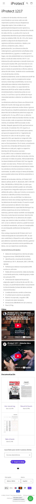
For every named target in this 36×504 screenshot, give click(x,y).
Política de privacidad (28, 495)
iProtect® (7, 495)
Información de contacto (19, 501)
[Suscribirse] (29, 455)
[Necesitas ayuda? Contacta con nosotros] (30, 498)
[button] (4, 3)
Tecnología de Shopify (16, 495)
